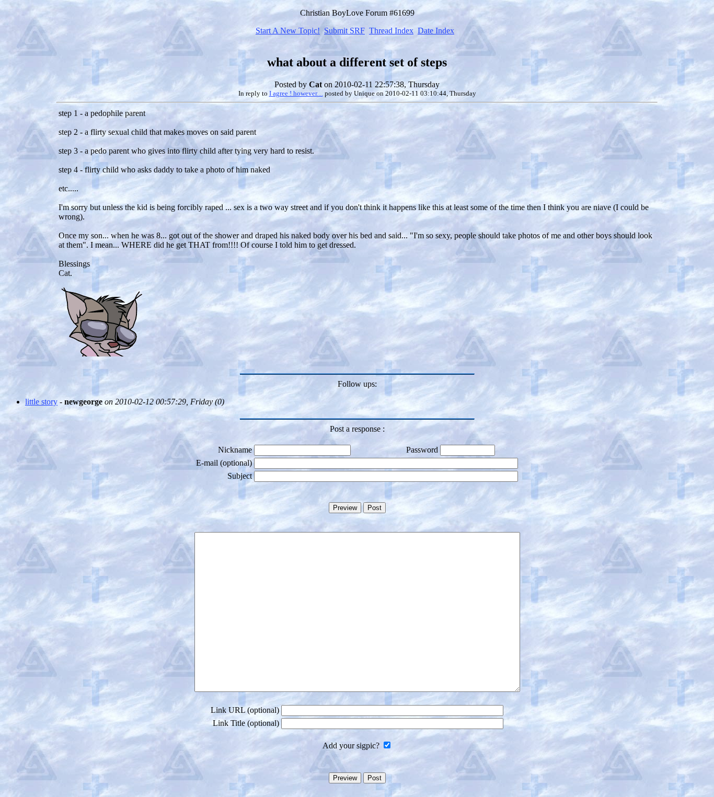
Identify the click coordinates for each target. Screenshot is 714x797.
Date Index (436, 30)
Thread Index (391, 30)
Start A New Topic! (288, 30)
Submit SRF (344, 30)
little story (41, 401)
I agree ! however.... (296, 93)
